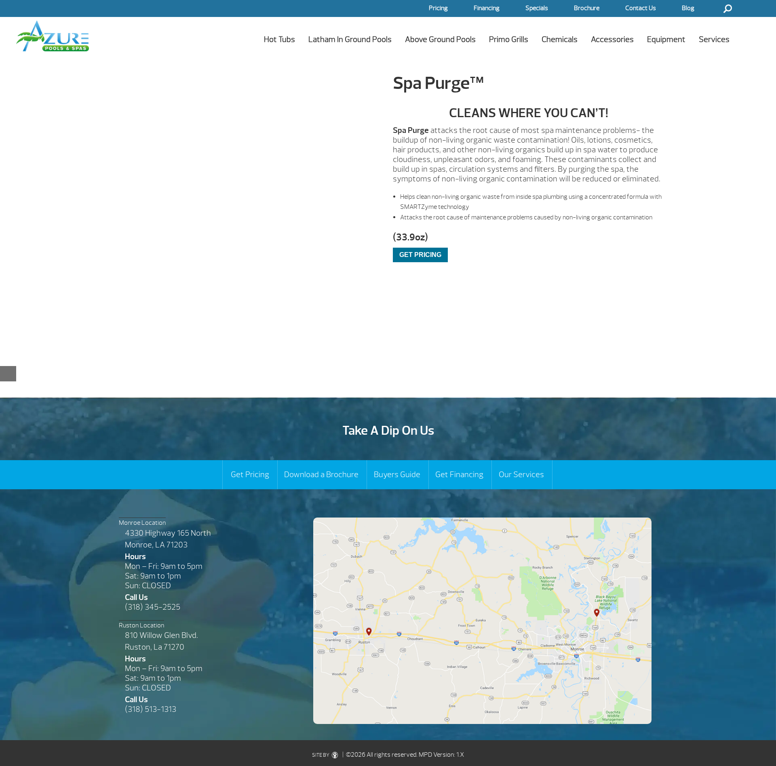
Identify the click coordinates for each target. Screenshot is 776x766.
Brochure (586, 8)
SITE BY (321, 755)
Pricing (438, 8)
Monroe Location (142, 523)
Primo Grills (508, 39)
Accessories (612, 39)
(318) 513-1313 (150, 709)
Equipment (666, 39)
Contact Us (640, 8)
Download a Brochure (321, 474)
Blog (688, 8)
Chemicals (560, 39)
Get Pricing (250, 474)
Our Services (521, 474)
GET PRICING (420, 254)
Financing (487, 8)
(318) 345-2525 (152, 607)
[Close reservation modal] (8, 373)
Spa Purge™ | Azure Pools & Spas (52, 35)
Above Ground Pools (440, 39)
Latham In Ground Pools (350, 39)
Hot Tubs (279, 39)
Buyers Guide (397, 474)
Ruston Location (141, 625)
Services (714, 39)
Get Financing (459, 474)
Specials (536, 8)
